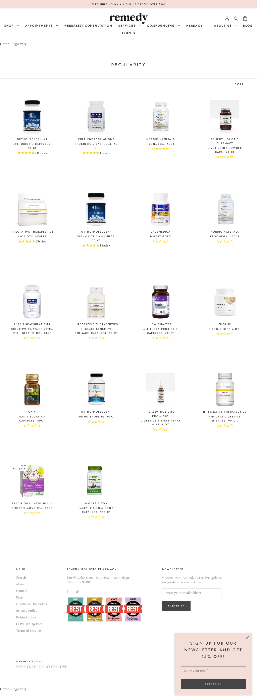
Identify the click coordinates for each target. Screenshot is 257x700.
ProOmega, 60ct (161, 144)
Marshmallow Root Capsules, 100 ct (96, 510)
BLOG (248, 26)
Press (19, 597)
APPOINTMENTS (39, 26)
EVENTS (129, 33)
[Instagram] (77, 591)
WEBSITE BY (26, 667)
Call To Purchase (32, 168)
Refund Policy (26, 617)
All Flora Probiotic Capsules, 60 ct (160, 331)
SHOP (9, 26)
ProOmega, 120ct (225, 236)
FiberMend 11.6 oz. (225, 329)
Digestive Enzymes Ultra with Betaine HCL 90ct (32, 331)
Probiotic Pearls (32, 236)
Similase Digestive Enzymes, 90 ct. (225, 418)
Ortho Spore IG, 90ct (96, 416)
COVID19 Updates (29, 624)
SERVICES (127, 26)
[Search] (236, 18)
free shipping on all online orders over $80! (128, 4)
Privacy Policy (26, 611)
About (20, 584)
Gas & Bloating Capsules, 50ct (32, 418)
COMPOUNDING (161, 26)
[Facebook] (67, 591)
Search (21, 577)
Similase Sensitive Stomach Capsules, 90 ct (96, 331)
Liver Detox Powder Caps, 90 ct (225, 150)
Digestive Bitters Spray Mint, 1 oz (161, 423)
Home (4, 44)
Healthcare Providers (31, 604)
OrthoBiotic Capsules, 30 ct (96, 238)
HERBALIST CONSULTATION (88, 26)
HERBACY (195, 26)
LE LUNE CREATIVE (51, 667)
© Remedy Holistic (30, 661)
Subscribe (213, 684)
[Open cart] (245, 18)
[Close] (247, 638)
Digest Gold (160, 236)
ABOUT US (223, 26)
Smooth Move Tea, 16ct (32, 508)
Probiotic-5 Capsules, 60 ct (96, 146)
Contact (21, 591)
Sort (240, 84)
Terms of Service (28, 631)
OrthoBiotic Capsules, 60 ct (32, 146)
